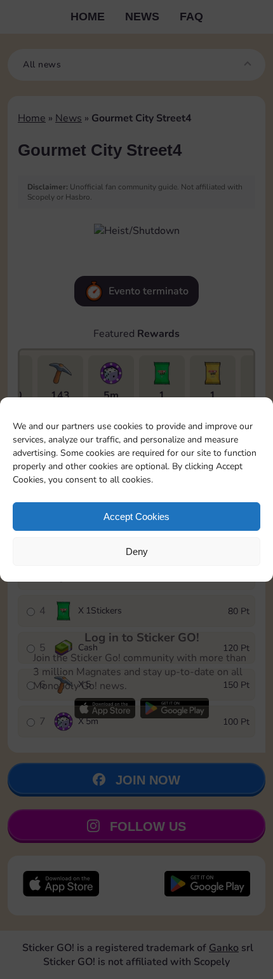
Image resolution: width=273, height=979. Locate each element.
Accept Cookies (136, 516)
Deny (137, 551)
